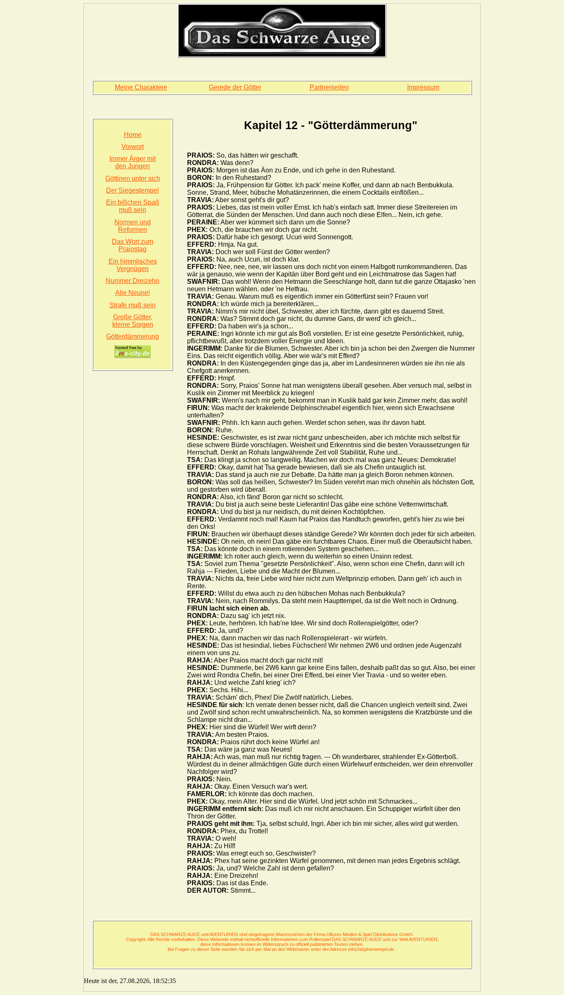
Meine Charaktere (141, 87)
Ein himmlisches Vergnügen (133, 265)
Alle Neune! (132, 292)
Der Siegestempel (132, 190)
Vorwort (132, 146)
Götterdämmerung (132, 336)
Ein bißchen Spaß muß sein (132, 206)
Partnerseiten (329, 87)
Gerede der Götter (235, 87)
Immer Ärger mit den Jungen (132, 162)
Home (133, 134)
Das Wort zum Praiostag (132, 245)
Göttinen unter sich (132, 178)
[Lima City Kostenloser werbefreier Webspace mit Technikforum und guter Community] (132, 351)
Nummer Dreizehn (132, 280)
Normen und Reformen (132, 226)
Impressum (423, 87)
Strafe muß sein (132, 305)
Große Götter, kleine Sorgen (132, 321)
